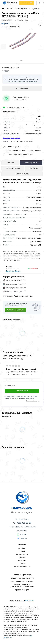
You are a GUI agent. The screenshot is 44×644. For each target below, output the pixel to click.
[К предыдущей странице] (3, 8)
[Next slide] (40, 46)
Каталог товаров (25, 2)
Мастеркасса (29, 600)
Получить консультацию (15, 310)
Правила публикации (32, 401)
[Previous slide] (3, 46)
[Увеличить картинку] (22, 44)
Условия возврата (22, 174)
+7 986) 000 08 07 (19, 100)
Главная (9, 9)
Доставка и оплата (13, 168)
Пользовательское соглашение (22, 581)
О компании (22, 560)
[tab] (21, 60)
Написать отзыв (22, 391)
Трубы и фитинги (22, 9)
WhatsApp (23, 534)
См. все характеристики (11, 138)
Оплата (22, 551)
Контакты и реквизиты (22, 566)
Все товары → (7, 416)
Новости (22, 563)
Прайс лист (22, 557)
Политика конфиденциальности (22, 578)
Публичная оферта (22, 590)
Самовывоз (33, 168)
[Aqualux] (30, 268)
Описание (10, 163)
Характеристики (31, 163)
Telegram (24, 538)
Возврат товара (22, 554)
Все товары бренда (13, 271)
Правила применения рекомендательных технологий (22, 586)
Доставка (22, 548)
